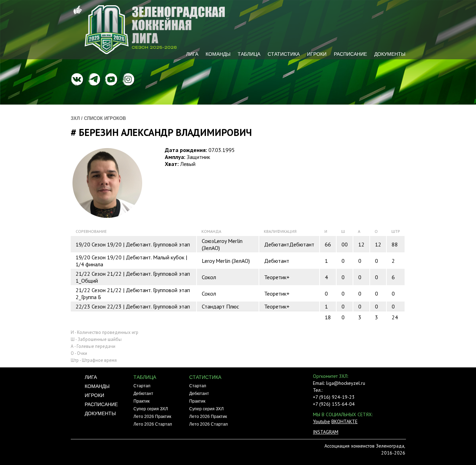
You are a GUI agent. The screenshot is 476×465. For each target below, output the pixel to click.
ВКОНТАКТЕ (344, 421)
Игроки (317, 54)
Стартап (142, 385)
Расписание (350, 54)
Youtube (321, 421)
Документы (389, 54)
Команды (218, 54)
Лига (192, 54)
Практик (141, 401)
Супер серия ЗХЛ (150, 408)
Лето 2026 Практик (152, 416)
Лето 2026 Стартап (152, 424)
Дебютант (143, 393)
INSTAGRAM (325, 432)
